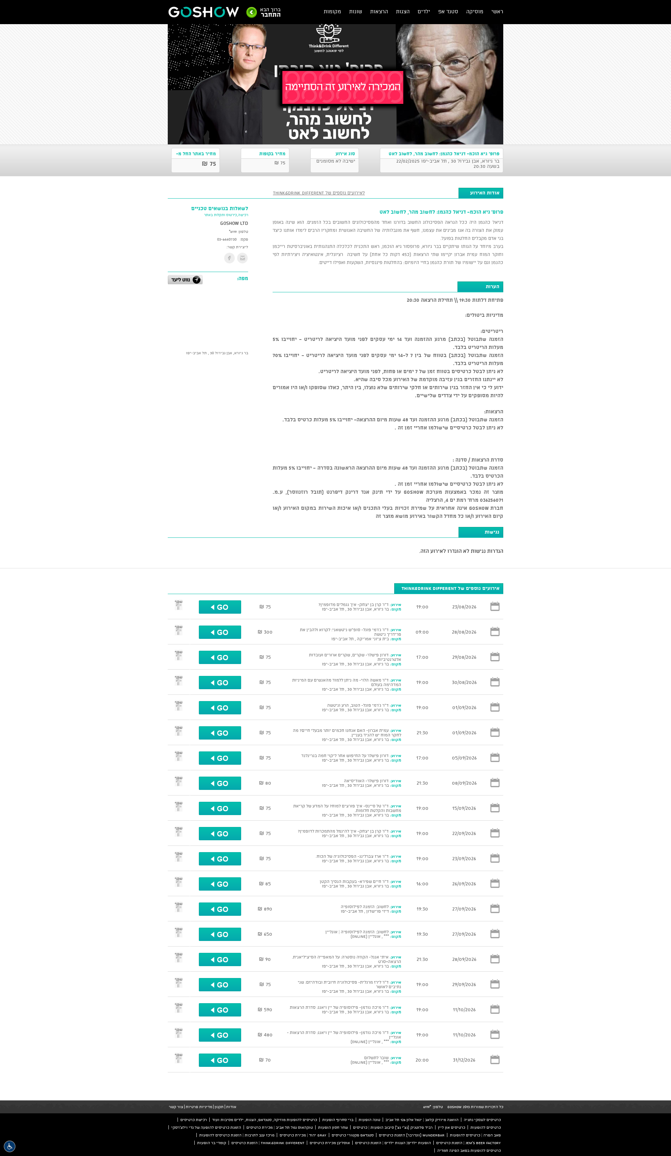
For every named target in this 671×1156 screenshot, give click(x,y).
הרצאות (379, 11)
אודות (231, 1107)
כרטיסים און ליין (451, 1127)
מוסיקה (474, 11)
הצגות (403, 11)
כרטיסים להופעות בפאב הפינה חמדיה (469, 1150)
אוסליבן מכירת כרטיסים (330, 1143)
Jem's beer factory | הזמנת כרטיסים (468, 1143)
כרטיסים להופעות (485, 1127)
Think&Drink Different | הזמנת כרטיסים (267, 1143)
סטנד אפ (448, 11)
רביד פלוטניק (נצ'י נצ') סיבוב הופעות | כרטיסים (393, 1127)
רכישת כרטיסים (193, 1120)
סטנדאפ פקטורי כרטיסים (353, 1135)
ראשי (497, 11)
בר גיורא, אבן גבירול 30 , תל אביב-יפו (217, 352)
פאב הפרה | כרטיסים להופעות (475, 1135)
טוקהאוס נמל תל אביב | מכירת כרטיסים (279, 1127)
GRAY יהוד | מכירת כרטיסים (303, 1135)
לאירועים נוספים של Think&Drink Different (319, 192)
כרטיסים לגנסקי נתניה (482, 1120)
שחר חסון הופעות (333, 1127)
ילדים (424, 11)
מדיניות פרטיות (199, 1107)
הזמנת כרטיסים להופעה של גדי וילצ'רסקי (206, 1127)
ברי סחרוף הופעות (337, 1120)
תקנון (219, 1107)
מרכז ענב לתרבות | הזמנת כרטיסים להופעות (236, 1135)
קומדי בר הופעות (211, 1143)
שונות (355, 11)
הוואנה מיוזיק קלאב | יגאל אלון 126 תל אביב (422, 1120)
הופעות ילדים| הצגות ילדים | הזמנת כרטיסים (393, 1143)
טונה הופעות (369, 1120)
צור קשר (176, 1107)
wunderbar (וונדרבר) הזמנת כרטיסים (412, 1135)
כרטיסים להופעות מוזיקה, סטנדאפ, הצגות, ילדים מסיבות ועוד (264, 1120)
